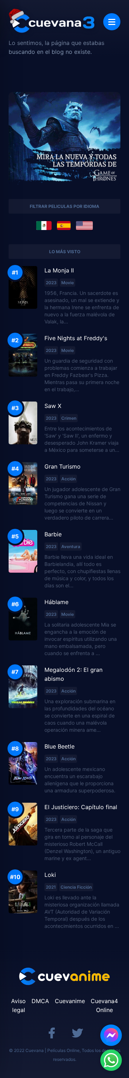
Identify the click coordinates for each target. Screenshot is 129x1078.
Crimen (68, 418)
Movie (67, 282)
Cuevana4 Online (104, 1005)
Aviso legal (18, 1005)
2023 (51, 282)
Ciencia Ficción (76, 887)
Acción (68, 478)
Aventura (70, 546)
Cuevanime (70, 1001)
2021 (51, 887)
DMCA (40, 1001)
